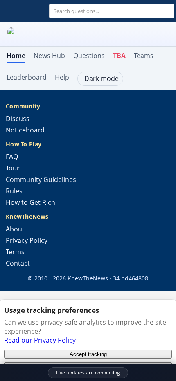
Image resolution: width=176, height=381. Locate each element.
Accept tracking (88, 354)
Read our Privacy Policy (40, 340)
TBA (119, 55)
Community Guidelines (41, 179)
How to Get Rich (30, 202)
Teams (143, 55)
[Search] (167, 11)
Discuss (17, 118)
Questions (89, 55)
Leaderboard (27, 77)
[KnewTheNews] (88, 34)
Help (62, 77)
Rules (14, 190)
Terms (15, 251)
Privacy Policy (26, 240)
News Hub (49, 55)
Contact (18, 263)
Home (16, 55)
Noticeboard (25, 130)
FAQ (12, 156)
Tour (13, 168)
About (15, 228)
